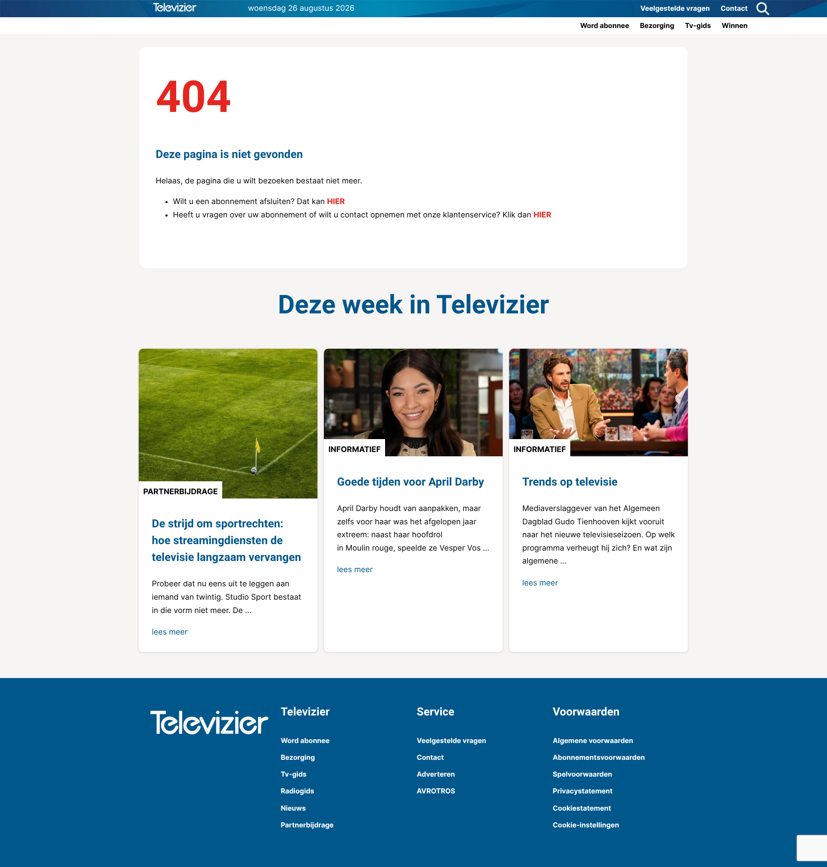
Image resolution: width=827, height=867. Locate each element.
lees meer (169, 632)
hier (336, 201)
